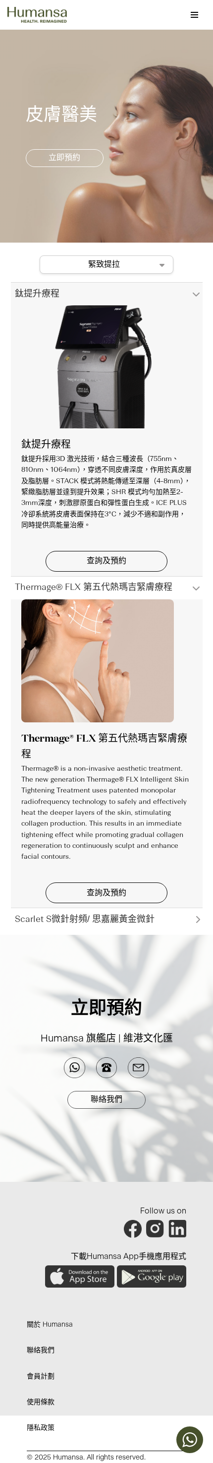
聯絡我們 (106, 1099)
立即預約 (64, 158)
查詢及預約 (106, 561)
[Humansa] (37, 15)
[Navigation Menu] (194, 15)
